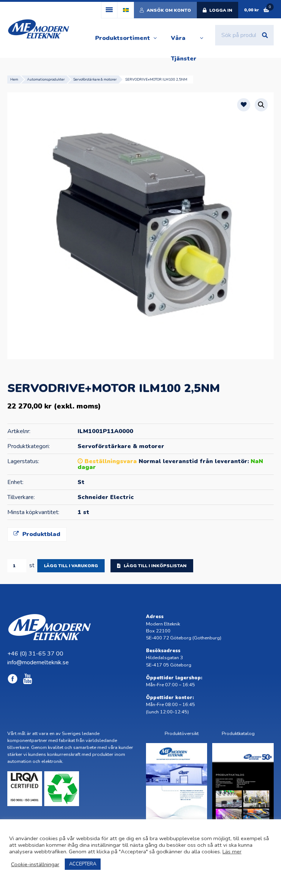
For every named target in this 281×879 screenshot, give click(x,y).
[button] (261, 104)
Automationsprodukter (46, 79)
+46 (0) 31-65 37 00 (35, 654)
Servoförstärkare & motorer (95, 79)
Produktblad (40, 534)
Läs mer (231, 851)
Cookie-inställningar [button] (35, 864)
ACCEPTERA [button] (82, 864)
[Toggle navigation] (109, 10)
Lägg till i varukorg (71, 566)
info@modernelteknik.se (38, 662)
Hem (14, 79)
